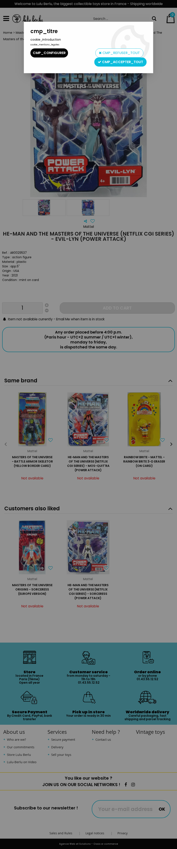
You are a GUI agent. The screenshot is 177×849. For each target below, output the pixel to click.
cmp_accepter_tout (122, 61)
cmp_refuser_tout (121, 52)
